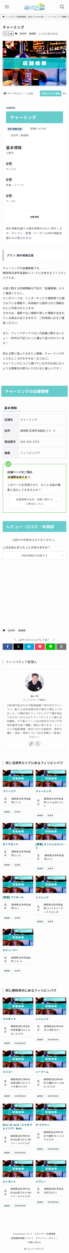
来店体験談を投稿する (34, 555)
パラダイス (9, 1019)
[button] (8, 647)
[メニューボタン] (7, 7)
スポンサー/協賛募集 (44, 1233)
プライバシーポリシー (46, 1238)
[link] (31, 743)
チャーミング (43, 791)
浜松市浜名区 (20, 1043)
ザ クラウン (42, 1125)
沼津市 (23, 33)
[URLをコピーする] (61, 647)
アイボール (13, 897)
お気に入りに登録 (50, 93)
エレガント (9, 1181)
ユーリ (34, 696)
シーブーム (42, 1072)
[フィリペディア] (34, 7)
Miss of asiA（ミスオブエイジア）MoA (17, 1126)
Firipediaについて (22, 1233)
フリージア (9, 791)
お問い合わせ (34, 1242)
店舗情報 (34, 216)
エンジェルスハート (50, 846)
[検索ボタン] (62, 7)
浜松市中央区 (53, 1039)
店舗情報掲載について (22, 1238)
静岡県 (32, 33)
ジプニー (41, 1181)
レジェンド (42, 897)
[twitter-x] (37, 743)
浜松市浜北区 (53, 1202)
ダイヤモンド (10, 844)
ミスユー (8, 1072)
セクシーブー (10, 950)
